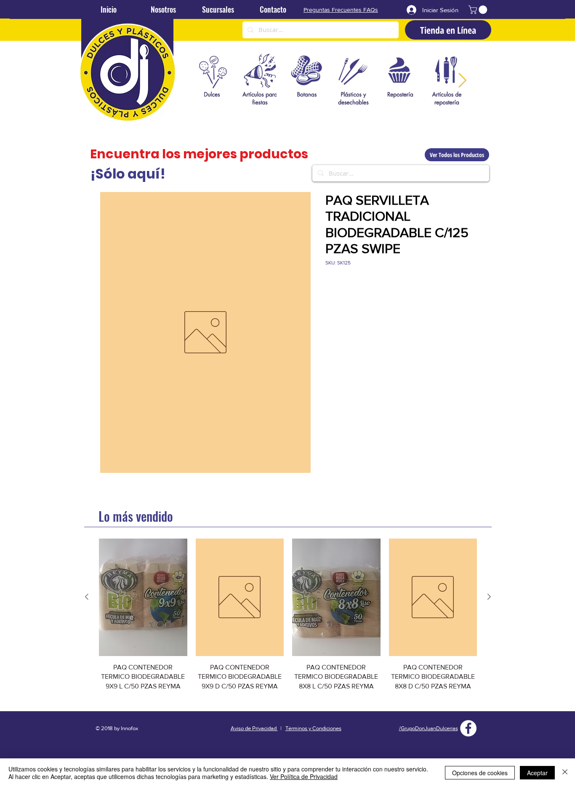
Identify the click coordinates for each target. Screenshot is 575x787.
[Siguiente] (489, 597)
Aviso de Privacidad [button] (254, 728)
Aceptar (537, 772)
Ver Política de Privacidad (304, 776)
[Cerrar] (565, 772)
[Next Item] (462, 80)
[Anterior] (87, 597)
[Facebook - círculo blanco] (468, 728)
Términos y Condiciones (313, 728)
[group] (288, 619)
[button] (479, 9)
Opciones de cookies (480, 772)
